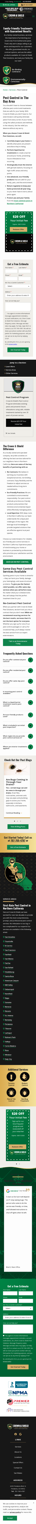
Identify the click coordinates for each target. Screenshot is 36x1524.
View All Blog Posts (18, 827)
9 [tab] (27, 1275)
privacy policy (13, 344)
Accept (10, 1518)
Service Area (11, 370)
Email (20, 275)
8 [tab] (24, 1275)
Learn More (10, 367)
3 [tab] (21, 821)
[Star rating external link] (18, 1)
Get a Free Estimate (18, 847)
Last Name (22, 268)
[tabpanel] (17, 790)
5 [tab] (15, 1275)
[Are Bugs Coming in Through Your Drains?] (17, 790)
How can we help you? (12, 301)
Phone (7, 275)
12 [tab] (18, 1278)
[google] (20, 1434)
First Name (8, 268)
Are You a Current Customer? (14, 283)
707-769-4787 (18, 840)
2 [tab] (17, 821)
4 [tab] (12, 1275)
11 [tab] (33, 1275)
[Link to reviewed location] (18, 1191)
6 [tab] (18, 1275)
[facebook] (15, 1434)
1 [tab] (15, 821)
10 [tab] (30, 1275)
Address (7, 292)
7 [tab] (21, 1275)
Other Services (12, 373)
